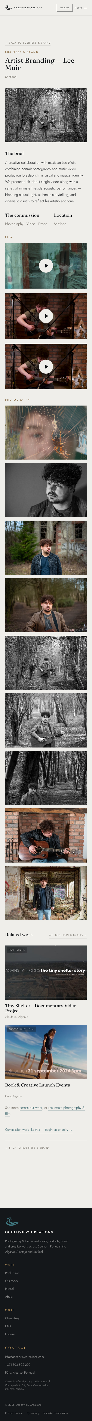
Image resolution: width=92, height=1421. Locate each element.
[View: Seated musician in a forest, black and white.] (46, 778)
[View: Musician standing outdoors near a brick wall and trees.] (46, 548)
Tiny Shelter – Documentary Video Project (40, 1008)
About (9, 1296)
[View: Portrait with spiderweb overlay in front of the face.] (46, 433)
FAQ (8, 1326)
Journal (9, 1288)
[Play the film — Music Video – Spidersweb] (46, 266)
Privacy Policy (13, 1413)
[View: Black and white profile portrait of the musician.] (46, 490)
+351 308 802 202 (17, 1364)
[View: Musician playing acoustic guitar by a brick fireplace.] (46, 835)
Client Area (12, 1318)
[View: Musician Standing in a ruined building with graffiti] (46, 893)
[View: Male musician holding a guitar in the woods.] (46, 605)
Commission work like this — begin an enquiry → (39, 1129)
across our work (31, 1107)
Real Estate (12, 1273)
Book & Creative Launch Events (37, 1085)
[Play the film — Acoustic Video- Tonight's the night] (46, 316)
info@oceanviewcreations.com (24, 1356)
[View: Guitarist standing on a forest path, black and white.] (46, 720)
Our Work (11, 1281)
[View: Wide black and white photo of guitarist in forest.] (46, 663)
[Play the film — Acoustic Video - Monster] (46, 367)
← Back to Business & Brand (27, 43)
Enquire (65, 7)
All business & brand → (68, 935)
